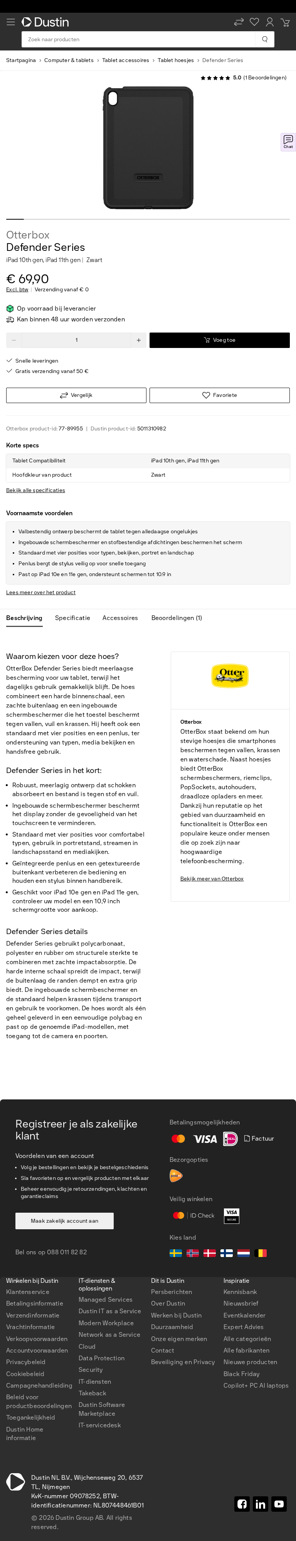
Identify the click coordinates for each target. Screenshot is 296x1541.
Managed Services (106, 1299)
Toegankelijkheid (30, 1417)
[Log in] (269, 22)
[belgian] (260, 1254)
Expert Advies (244, 1327)
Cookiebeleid (25, 1374)
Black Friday (241, 1374)
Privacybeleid (26, 1362)
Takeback (93, 1393)
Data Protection (101, 1358)
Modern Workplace (106, 1323)
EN (23, 1188)
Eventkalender (245, 1315)
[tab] (27, 618)
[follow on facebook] (242, 1504)
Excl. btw (17, 289)
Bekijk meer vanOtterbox (212, 879)
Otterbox (27, 235)
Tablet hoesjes (176, 60)
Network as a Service (109, 1334)
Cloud (87, 1346)
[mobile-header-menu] (10, 22)
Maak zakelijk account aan (64, 1221)
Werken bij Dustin (176, 1315)
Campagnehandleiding (39, 1385)
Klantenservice (27, 1292)
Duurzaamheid (172, 1327)
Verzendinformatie (32, 1315)
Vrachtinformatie (30, 1327)
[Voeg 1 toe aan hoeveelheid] (138, 340)
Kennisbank (240, 1292)
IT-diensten (95, 1381)
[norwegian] (193, 1254)
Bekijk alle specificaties (35, 490)
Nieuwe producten (250, 1362)
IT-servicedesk (100, 1425)
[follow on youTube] (279, 1504)
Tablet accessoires (126, 60)
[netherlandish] (243, 1254)
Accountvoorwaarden (37, 1350)
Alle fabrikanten (246, 1350)
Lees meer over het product (41, 592)
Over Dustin (168, 1303)
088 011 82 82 (67, 1252)
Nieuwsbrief (241, 1303)
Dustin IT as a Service (110, 1311)
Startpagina (21, 60)
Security (91, 1369)
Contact (162, 1350)
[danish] (210, 1254)
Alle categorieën (247, 1339)
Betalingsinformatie (34, 1303)
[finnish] (226, 1254)
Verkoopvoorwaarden (37, 1339)
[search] (264, 39)
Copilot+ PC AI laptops (256, 1385)
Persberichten (171, 1292)
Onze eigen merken (179, 1339)
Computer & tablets (69, 60)
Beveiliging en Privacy (183, 1362)
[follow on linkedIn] (260, 1504)
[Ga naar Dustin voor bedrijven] (47, 22)
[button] (239, 22)
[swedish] (176, 1254)
